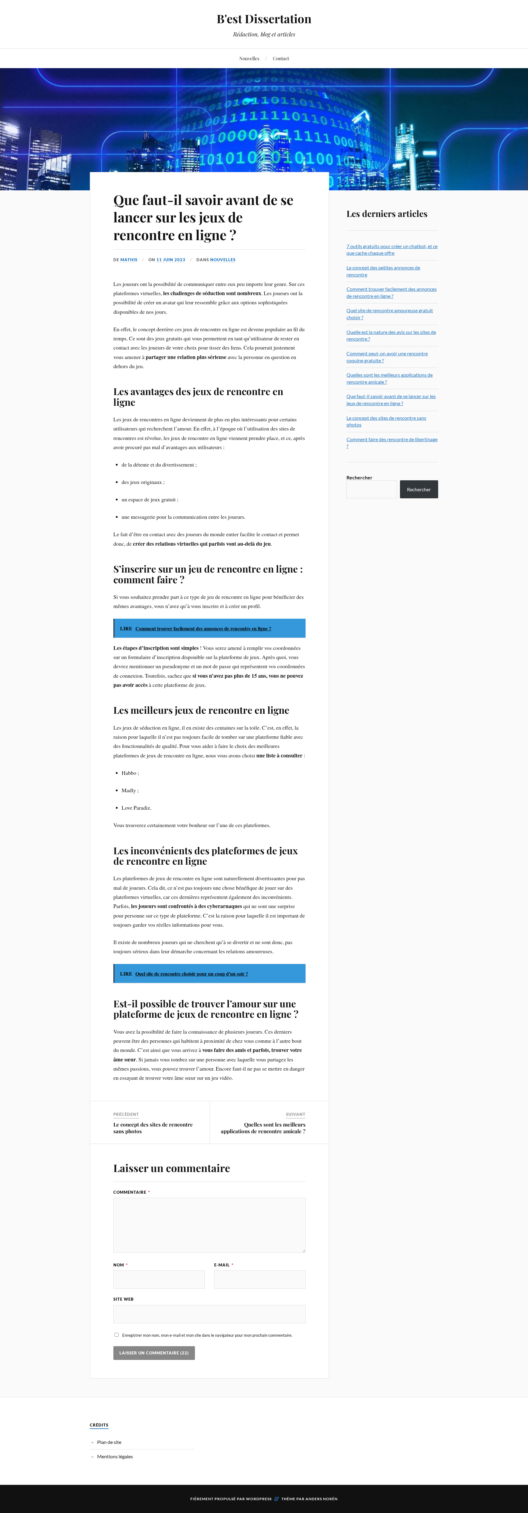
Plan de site (109, 1442)
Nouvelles (249, 58)
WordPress (259, 1499)
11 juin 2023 (170, 259)
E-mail (223, 1264)
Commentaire (131, 1192)
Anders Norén (322, 1499)
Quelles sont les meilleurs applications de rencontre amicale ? (263, 1127)
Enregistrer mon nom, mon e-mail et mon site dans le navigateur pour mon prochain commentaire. (207, 1335)
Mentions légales (115, 1456)
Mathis (129, 259)
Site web (123, 1299)
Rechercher (359, 477)
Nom (120, 1264)
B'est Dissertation (264, 18)
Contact (281, 58)
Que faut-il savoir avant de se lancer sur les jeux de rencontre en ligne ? (203, 217)
